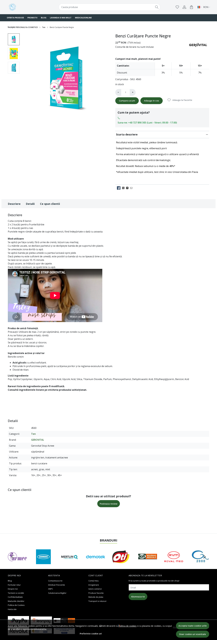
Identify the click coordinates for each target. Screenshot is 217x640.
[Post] (124, 188)
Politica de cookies (127, 625)
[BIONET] (199, 562)
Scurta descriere (127, 134)
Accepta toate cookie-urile (192, 625)
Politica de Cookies (16, 605)
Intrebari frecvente (56, 585)
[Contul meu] (184, 7)
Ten (43, 27)
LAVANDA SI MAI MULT (60, 17)
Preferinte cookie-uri (91, 633)
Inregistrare (93, 585)
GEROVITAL (37, 439)
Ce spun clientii (50, 204)
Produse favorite (96, 593)
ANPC (50, 589)
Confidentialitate (15, 597)
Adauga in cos (151, 100)
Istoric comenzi (95, 589)
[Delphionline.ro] (25, 7)
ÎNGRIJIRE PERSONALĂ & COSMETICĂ (23, 27)
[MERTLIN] (69, 562)
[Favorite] (177, 7)
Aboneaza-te (138, 596)
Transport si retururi (97, 601)
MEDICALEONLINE (83, 17)
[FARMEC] (17, 562)
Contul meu (93, 580)
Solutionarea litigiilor (57, 593)
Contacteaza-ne (55, 580)
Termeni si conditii (16, 593)
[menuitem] (14, 39)
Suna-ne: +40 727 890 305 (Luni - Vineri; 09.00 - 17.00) (147, 122)
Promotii (32, 17)
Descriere (14, 204)
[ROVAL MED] (173, 562)
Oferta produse (15, 17)
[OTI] (121, 562)
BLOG (43, 17)
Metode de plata (95, 597)
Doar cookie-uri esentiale (192, 634)
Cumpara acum (127, 100)
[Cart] (191, 7)
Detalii (30, 204)
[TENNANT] (43, 562)
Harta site (12, 609)
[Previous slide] (12, 556)
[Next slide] (204, 556)
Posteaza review (108, 503)
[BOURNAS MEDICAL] (147, 562)
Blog (10, 580)
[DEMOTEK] (95, 562)
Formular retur (14, 585)
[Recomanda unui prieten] (132, 188)
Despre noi (13, 589)
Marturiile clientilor (16, 601)
